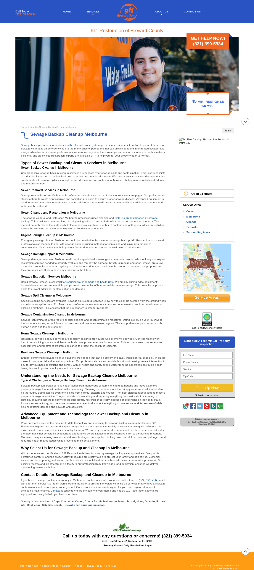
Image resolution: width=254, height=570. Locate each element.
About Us (161, 11)
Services (92, 11)
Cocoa (190, 211)
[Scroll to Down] (245, 121)
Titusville (192, 227)
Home (67, 11)
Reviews (33, 566)
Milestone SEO (231, 565)
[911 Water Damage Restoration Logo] (127, 21)
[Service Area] (207, 302)
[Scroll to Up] (245, 551)
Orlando (191, 221)
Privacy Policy (94, 566)
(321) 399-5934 (25, 14)
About (78, 566)
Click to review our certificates (207, 328)
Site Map (111, 566)
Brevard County (29, 127)
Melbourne (193, 216)
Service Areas (50, 566)
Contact (66, 566)
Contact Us (192, 11)
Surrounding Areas (198, 232)
